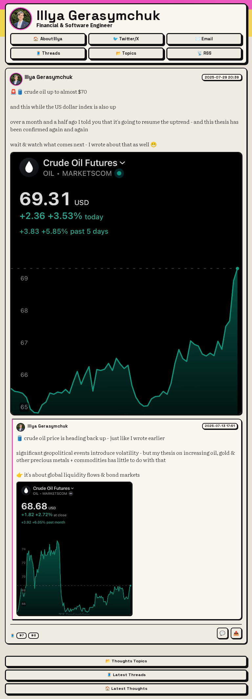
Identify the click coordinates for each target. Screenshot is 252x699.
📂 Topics (126, 53)
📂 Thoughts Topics (126, 661)
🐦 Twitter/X (126, 39)
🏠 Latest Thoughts (126, 688)
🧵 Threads (48, 53)
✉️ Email (204, 39)
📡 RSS (204, 53)
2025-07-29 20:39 (222, 77)
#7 (21, 635)
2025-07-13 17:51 (220, 426)
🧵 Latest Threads (126, 674)
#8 (33, 635)
